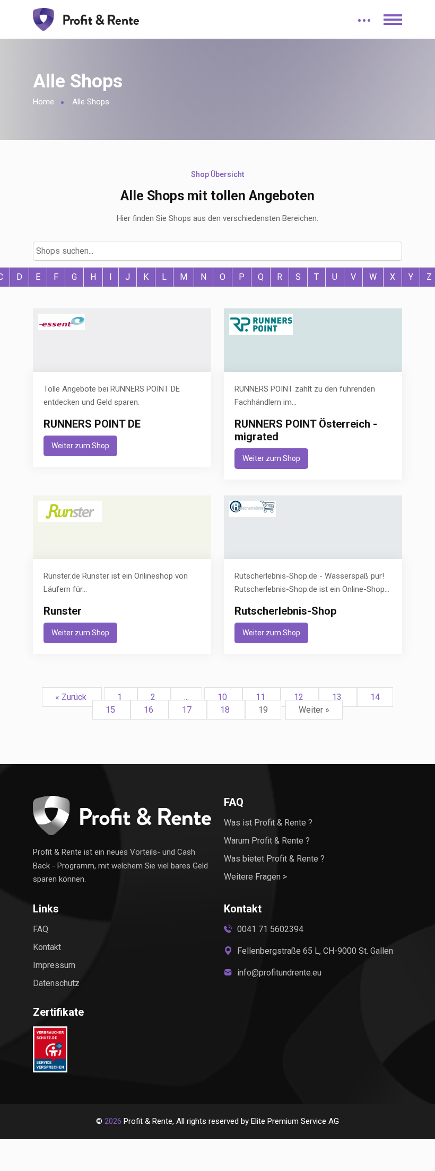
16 (149, 710)
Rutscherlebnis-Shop (285, 611)
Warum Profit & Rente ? (267, 841)
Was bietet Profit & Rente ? (274, 859)
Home (43, 102)
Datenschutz (56, 983)
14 (375, 697)
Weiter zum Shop (80, 445)
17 (188, 710)
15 (111, 710)
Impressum (54, 965)
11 (261, 697)
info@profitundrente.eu (279, 973)
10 (223, 697)
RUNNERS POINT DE (92, 424)
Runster (63, 611)
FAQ (40, 929)
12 (300, 697)
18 (226, 710)
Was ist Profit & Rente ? (268, 823)
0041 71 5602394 (270, 929)
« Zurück (72, 697)
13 (338, 697)
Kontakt (47, 947)
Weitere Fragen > (255, 877)
